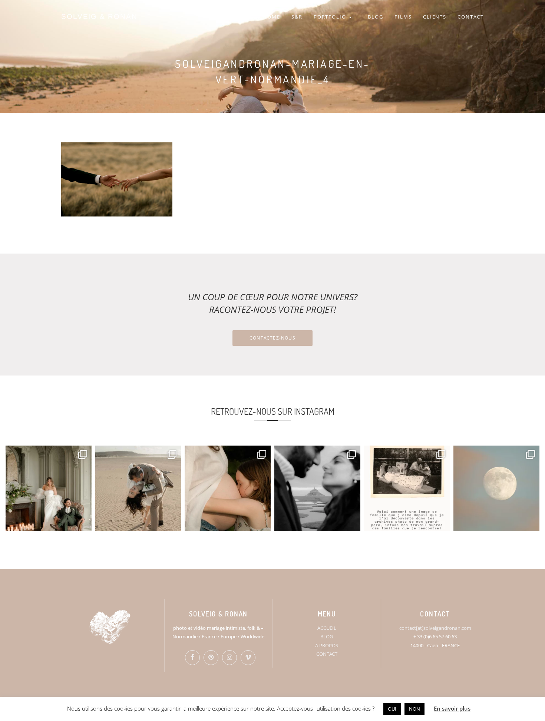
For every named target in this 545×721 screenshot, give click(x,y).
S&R (297, 16)
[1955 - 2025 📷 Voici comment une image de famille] (407, 489)
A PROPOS (326, 645)
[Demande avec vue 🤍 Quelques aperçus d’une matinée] (317, 489)
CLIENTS (435, 16)
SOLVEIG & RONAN (99, 16)
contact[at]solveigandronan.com (435, 628)
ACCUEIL (326, 628)
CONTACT (471, 16)
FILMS (403, 16)
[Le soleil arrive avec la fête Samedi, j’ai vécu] (138, 489)
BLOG (375, 16)
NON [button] (414, 708)
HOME (271, 16)
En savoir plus (452, 708)
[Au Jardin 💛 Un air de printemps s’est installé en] (228, 489)
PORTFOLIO (331, 16)
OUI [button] (392, 708)
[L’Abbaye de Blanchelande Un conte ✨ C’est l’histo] (49, 489)
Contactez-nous (272, 338)
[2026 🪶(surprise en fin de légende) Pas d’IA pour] (496, 489)
